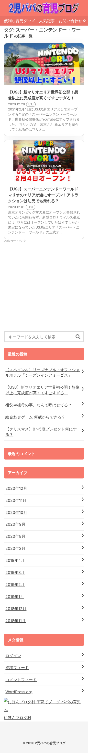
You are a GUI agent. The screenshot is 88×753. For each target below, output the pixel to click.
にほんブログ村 (17, 717)
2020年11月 (15, 500)
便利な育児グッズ (19, 20)
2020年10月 (16, 512)
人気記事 (47, 20)
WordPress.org (19, 691)
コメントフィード (21, 679)
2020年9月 (15, 524)
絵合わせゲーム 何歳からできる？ (35, 417)
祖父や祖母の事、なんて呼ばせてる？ (38, 404)
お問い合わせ (70, 20)
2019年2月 (15, 584)
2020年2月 (15, 548)
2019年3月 (15, 572)
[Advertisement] (44, 287)
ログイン (13, 655)
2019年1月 (14, 596)
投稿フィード (17, 667)
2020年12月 (16, 488)
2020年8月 (15, 536)
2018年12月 (15, 608)
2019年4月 (15, 560)
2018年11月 (15, 620)
